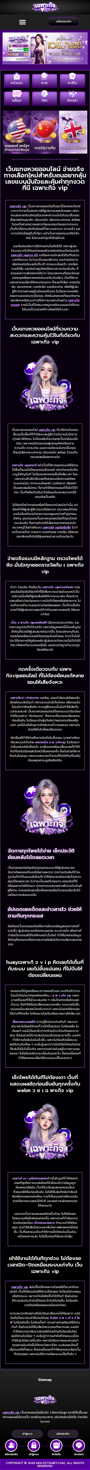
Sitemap (45, 1379)
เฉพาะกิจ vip (18, 206)
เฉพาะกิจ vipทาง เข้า (24, 255)
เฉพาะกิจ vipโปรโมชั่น (57, 527)
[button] (22, 22)
